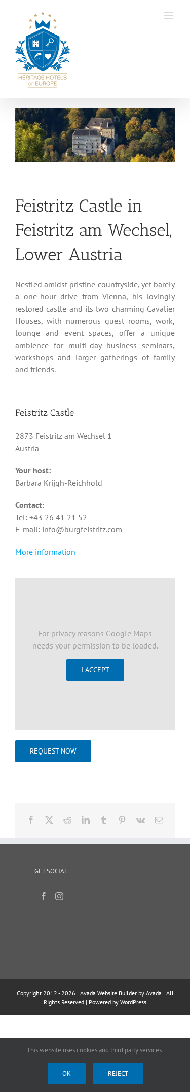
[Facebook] (44, 896)
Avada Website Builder (108, 993)
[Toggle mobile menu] (169, 15)
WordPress (133, 1002)
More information (45, 552)
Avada (154, 993)
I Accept (95, 669)
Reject (118, 1073)
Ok (66, 1073)
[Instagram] (59, 896)
